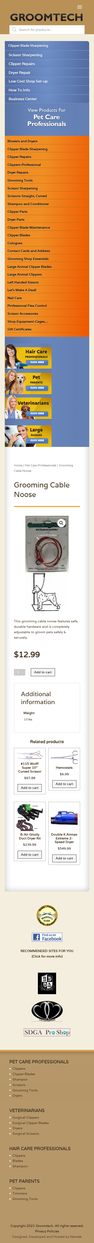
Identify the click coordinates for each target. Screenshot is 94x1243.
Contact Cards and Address (29, 251)
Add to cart (43, 672)
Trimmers (20, 1193)
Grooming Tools (20, 180)
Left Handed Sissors (23, 282)
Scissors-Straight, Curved (27, 196)
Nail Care (15, 298)
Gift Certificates (19, 329)
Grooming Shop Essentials (28, 259)
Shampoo (20, 1079)
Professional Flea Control (27, 306)
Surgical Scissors (26, 1134)
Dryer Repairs (18, 172)
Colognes (15, 243)
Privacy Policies (47, 1231)
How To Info (19, 90)
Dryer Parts (16, 220)
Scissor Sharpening (25, 55)
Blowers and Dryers (22, 141)
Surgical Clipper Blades (31, 1123)
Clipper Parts (17, 212)
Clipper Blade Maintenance (29, 227)
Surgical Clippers (26, 1117)
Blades (18, 1161)
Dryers (17, 1095)
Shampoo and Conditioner (28, 204)
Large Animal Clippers (25, 274)
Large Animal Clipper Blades (30, 267)
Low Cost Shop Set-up (28, 81)
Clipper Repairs (22, 63)
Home (18, 465)
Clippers (19, 1068)
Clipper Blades (19, 235)
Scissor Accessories (23, 314)
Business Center (23, 99)
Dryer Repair (19, 72)
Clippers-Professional (24, 165)
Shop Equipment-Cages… (28, 322)
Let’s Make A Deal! (22, 290)
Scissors (19, 1085)
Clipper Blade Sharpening (28, 46)
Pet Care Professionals (40, 465)
